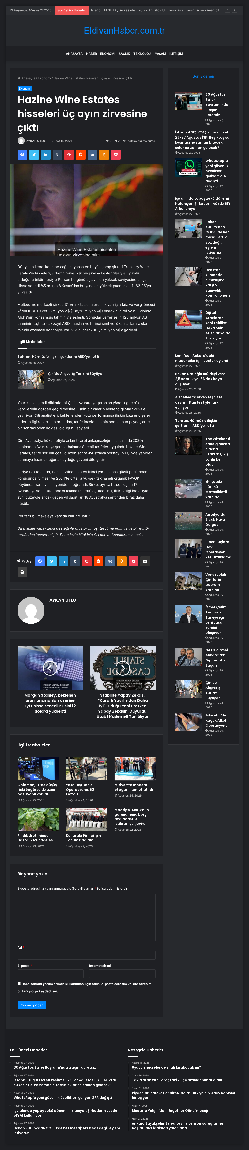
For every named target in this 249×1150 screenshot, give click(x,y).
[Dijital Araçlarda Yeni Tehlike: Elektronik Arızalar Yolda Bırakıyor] (188, 319)
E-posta (25, 966)
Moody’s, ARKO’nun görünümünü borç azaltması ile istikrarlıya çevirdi (132, 816)
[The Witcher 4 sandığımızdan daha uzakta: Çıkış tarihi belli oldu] (188, 445)
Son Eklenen (203, 76)
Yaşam (160, 54)
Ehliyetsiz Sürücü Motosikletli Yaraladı (216, 489)
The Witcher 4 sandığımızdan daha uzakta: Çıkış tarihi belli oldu (217, 451)
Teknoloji (142, 54)
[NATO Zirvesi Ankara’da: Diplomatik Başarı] (188, 657)
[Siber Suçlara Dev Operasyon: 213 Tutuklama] (188, 548)
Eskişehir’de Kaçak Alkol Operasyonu (216, 720)
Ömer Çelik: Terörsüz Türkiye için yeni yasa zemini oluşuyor (215, 620)
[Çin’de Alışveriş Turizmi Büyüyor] (31, 379)
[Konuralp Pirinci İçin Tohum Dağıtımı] (86, 819)
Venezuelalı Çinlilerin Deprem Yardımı (215, 582)
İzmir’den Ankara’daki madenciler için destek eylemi (201, 358)
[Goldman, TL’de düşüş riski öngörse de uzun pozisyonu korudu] (38, 769)
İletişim (176, 54)
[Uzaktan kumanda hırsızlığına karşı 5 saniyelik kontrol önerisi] (188, 276)
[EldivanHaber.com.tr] (124, 31)
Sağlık (124, 54)
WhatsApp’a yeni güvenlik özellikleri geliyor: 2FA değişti (216, 171)
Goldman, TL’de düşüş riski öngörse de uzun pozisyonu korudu (37, 789)
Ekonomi (107, 54)
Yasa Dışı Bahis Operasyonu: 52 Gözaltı (80, 789)
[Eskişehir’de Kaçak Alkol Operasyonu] (188, 722)
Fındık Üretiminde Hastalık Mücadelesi (36, 838)
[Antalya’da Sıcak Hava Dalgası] (188, 521)
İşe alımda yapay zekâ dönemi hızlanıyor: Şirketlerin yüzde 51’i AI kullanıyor (202, 203)
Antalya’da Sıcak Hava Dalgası (215, 519)
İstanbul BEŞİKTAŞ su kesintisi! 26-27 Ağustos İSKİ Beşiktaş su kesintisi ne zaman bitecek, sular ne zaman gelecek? (202, 140)
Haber (91, 54)
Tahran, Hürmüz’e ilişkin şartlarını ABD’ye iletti (58, 356)
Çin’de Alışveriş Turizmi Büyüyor (76, 373)
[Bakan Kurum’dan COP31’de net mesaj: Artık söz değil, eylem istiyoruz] (188, 228)
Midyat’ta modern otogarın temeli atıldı (134, 787)
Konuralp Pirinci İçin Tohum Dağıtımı (83, 838)
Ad (21, 947)
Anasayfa (74, 54)
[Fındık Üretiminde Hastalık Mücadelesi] (38, 819)
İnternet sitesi (100, 966)
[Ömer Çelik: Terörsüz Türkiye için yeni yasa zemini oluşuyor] (188, 614)
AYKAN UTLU (35, 141)
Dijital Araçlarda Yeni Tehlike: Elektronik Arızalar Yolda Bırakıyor (218, 325)
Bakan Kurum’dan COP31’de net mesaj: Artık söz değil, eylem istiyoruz (217, 237)
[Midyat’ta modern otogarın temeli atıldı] (135, 769)
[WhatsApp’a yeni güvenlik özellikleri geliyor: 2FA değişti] (188, 167)
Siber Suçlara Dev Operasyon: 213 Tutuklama (218, 549)
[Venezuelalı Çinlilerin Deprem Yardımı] (188, 581)
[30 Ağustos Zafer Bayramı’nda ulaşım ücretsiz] (188, 101)
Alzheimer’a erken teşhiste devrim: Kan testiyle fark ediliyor (198, 402)
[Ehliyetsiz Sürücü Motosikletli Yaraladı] (188, 488)
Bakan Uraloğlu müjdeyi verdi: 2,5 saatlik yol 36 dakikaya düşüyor (201, 378)
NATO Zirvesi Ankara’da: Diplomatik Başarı (216, 658)
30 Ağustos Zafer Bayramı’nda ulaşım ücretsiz (216, 104)
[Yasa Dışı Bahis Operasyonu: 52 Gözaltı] (86, 769)
